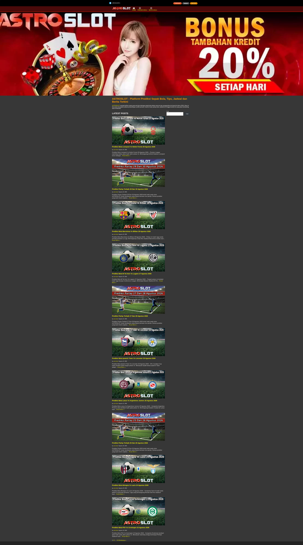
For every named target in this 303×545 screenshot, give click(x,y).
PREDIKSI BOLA (142, 10)
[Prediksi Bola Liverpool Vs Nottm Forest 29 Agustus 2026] (138, 130)
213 (118, 540)
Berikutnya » (122, 540)
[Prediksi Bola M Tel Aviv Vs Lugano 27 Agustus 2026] (138, 257)
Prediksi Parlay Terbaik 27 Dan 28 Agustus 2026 (130, 316)
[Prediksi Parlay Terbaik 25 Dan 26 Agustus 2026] (138, 427)
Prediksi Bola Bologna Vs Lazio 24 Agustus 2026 (130, 485)
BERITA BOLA (153, 10)
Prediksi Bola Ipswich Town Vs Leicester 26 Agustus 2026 (133, 358)
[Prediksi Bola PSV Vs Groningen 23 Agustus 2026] (138, 511)
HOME (134, 10)
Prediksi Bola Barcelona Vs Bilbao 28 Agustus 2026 (131, 231)
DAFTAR (194, 3)
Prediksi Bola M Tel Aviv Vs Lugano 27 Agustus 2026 (131, 274)
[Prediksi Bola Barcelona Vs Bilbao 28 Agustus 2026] (138, 215)
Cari (167, 111)
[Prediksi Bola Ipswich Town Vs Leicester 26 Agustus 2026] (138, 342)
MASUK (186, 3)
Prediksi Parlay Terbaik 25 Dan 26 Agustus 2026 (130, 443)
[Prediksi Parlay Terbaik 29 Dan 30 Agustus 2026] (138, 173)
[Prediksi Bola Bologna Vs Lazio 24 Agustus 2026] (138, 469)
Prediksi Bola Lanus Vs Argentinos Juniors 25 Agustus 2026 (134, 400)
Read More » (126, 155)
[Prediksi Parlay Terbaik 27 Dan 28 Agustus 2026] (138, 300)
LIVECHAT (177, 3)
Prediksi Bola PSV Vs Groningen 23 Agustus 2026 (130, 527)
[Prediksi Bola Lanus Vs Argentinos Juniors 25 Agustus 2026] (138, 384)
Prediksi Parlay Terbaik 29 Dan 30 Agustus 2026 (130, 189)
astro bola (115, 149)
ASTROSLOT (116, 105)
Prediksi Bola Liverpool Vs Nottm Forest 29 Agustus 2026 (133, 147)
